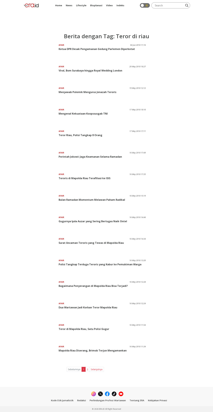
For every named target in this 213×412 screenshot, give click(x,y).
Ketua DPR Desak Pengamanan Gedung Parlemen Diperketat (97, 49)
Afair (61, 45)
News (69, 5)
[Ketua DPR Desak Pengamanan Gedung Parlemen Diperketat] (41, 53)
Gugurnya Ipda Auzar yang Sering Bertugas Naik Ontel (93, 221)
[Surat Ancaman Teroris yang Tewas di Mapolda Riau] (41, 247)
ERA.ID (102, 409)
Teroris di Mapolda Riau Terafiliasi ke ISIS (84, 178)
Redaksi (81, 400)
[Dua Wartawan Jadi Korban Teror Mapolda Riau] (41, 311)
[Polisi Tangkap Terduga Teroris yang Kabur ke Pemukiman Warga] (41, 268)
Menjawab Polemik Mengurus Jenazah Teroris (87, 92)
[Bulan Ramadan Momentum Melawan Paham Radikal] (41, 204)
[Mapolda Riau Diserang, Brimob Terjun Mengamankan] (41, 354)
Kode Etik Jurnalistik (62, 400)
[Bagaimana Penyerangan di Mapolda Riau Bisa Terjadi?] (41, 290)
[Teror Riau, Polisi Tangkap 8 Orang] (41, 139)
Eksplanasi (96, 5)
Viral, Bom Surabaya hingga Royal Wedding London (90, 70)
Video (109, 5)
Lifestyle (81, 5)
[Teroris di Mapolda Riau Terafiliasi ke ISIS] (41, 182)
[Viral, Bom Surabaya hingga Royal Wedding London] (41, 74)
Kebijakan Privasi (157, 400)
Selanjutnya (96, 369)
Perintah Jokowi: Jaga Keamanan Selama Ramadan (90, 156)
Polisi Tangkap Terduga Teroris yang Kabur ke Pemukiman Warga (100, 264)
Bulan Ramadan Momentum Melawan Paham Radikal (92, 199)
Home (58, 5)
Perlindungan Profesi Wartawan (108, 400)
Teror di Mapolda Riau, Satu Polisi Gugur (84, 329)
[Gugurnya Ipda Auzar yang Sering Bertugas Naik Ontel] (41, 225)
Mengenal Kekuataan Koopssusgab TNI (83, 113)
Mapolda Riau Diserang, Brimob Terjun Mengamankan (93, 350)
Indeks (120, 5)
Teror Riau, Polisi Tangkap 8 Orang (80, 135)
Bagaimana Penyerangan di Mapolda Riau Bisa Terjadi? (93, 286)
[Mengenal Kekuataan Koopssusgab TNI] (41, 118)
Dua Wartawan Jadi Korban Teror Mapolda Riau (88, 307)
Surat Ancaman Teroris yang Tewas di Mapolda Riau (91, 243)
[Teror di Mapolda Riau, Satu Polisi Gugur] (41, 333)
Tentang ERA (137, 400)
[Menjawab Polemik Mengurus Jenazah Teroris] (41, 96)
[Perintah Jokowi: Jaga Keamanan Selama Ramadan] (41, 161)
